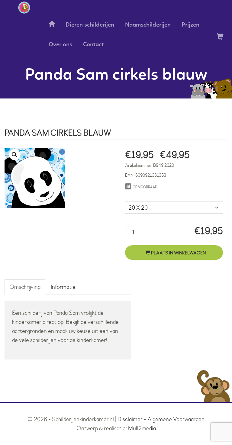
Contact (93, 45)
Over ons (60, 45)
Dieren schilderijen (90, 25)
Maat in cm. (138, 195)
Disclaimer (130, 419)
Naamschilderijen (148, 25)
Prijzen (190, 25)
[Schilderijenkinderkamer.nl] (24, 8)
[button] (14, 154)
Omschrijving (24, 287)
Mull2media (142, 428)
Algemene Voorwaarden (176, 419)
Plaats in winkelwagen (178, 253)
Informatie (63, 287)
